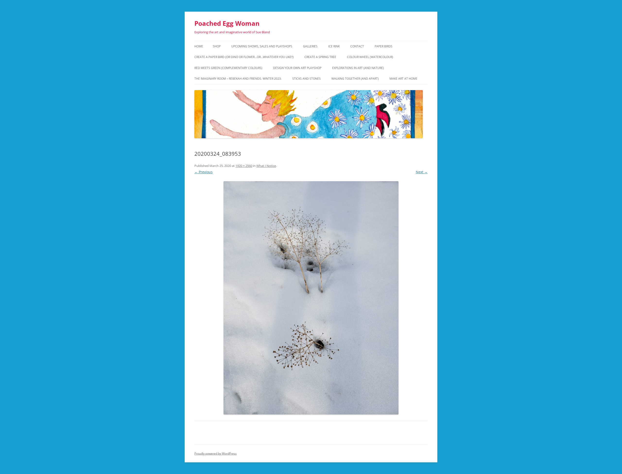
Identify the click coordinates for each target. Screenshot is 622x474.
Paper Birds (383, 46)
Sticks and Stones (306, 79)
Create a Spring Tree (320, 57)
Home (198, 46)
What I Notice (266, 166)
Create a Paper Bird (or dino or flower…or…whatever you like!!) (244, 57)
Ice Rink (334, 46)
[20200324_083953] (311, 297)
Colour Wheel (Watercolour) (370, 57)
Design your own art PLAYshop (297, 68)
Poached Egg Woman (226, 23)
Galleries (310, 46)
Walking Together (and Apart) (355, 79)
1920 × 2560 (243, 166)
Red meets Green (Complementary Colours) (228, 68)
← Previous (203, 172)
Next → (422, 172)
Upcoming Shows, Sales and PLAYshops (261, 46)
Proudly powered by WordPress (215, 453)
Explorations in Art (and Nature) (358, 68)
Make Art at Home (403, 79)
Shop (217, 46)
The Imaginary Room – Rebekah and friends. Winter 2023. (238, 79)
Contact (357, 46)
